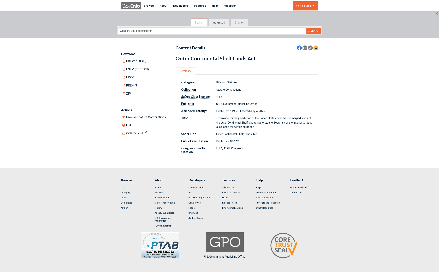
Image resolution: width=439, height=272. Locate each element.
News (225, 197)
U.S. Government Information (163, 219)
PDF (136, 61)
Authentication (162, 197)
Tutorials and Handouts (268, 202)
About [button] (163, 5)
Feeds (191, 207)
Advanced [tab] (219, 22)
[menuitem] (149, 5)
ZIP (128, 93)
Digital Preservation (165, 202)
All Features (228, 187)
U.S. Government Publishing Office (224, 256)
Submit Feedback (299, 187)
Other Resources (264, 207)
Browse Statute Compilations (146, 117)
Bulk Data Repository (199, 197)
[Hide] (436, 13)
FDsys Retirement (163, 225)
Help (129, 125)
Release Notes (229, 202)
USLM (137, 69)
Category (125, 192)
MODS (130, 77)
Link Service (194, 202)
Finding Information (266, 192)
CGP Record (134, 133)
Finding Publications (232, 207)
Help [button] (215, 5)
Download (128, 54)
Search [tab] (199, 22)
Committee (126, 202)
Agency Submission (164, 212)
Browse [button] (149, 5)
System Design (196, 218)
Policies (159, 192)
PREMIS (131, 85)
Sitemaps (193, 212)
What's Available (264, 197)
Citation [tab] (239, 22)
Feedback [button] (230, 5)
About (158, 187)
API (190, 192)
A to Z (124, 187)
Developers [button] (180, 5)
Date (123, 197)
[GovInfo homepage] (131, 5)
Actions (126, 110)
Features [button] (200, 5)
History (158, 207)
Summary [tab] (185, 71)
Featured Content (231, 192)
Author (124, 207)
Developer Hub (196, 187)
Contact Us (295, 192)
